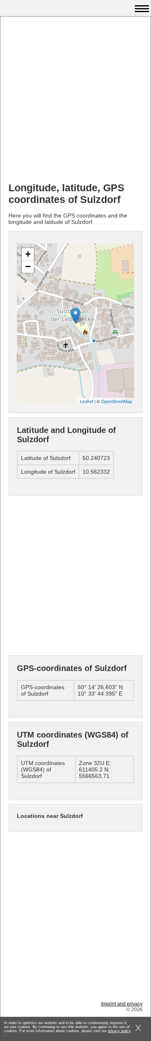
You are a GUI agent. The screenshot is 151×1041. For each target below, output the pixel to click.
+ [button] (28, 254)
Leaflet (86, 401)
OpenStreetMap (116, 401)
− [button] (28, 266)
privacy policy (119, 1031)
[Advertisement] (75, 100)
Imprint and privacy (122, 1004)
